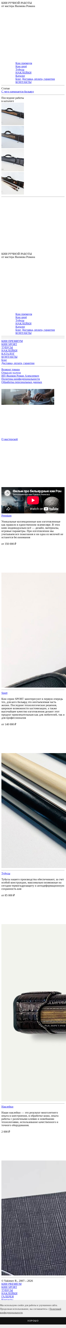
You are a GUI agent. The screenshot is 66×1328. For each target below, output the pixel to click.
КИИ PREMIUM (11, 1283)
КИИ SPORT (9, 344)
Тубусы (19, 69)
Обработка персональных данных (21, 382)
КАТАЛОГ (8, 353)
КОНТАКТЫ (23, 82)
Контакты (7, 1299)
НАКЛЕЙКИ (23, 72)
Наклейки (7, 1106)
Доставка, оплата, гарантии (38, 78)
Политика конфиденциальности (20, 378)
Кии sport (21, 66)
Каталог (20, 75)
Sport (4, 692)
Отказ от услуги (11, 372)
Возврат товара (10, 369)
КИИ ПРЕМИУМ (12, 341)
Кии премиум (23, 63)
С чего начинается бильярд (17, 91)
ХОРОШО (33, 1321)
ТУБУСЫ (7, 347)
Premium (6, 515)
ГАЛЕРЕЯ (7, 1296)
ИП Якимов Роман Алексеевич (20, 375)
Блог (18, 78)
